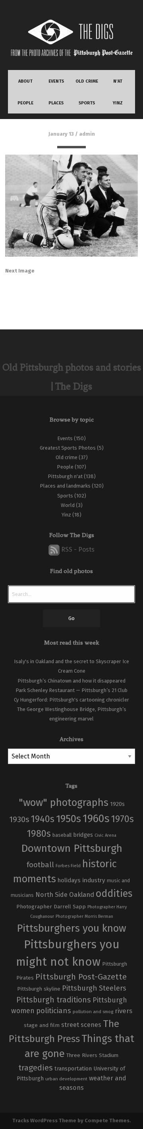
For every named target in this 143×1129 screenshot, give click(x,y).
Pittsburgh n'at (65, 476)
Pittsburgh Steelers (94, 988)
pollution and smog (93, 1011)
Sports (65, 496)
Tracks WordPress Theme (44, 1120)
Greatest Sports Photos (68, 448)
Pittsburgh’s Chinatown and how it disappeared (71, 681)
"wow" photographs (63, 802)
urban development (66, 1079)
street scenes (81, 1025)
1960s (96, 818)
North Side (51, 894)
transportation (73, 1068)
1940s (42, 819)
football (40, 864)
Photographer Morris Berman (84, 916)
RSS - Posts (77, 549)
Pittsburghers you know (71, 928)
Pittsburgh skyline (38, 989)
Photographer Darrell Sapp (51, 906)
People (65, 467)
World (68, 505)
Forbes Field (68, 865)
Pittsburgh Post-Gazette (81, 977)
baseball (62, 835)
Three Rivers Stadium (92, 1055)
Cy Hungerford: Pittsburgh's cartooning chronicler (71, 700)
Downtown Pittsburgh (71, 848)
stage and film (42, 1025)
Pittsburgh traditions (53, 999)
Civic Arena (105, 835)
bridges (83, 834)
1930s (19, 819)
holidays (69, 880)
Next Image (20, 271)
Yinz (66, 515)
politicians (53, 1010)
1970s (122, 819)
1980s (39, 833)
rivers (123, 1011)
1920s (117, 804)
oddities (114, 894)
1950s (68, 819)
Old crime (66, 457)
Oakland (81, 894)
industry (93, 880)
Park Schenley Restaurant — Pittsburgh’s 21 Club (71, 690)
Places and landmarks (65, 486)
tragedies (35, 1067)
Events (65, 438)
